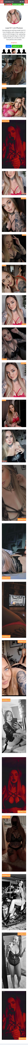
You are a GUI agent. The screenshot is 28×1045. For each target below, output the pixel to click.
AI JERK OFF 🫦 (17, 46)
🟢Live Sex (8, 4)
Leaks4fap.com (9, 2)
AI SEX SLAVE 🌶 (18, 4)
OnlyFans (14, 43)
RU (23, 2)
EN (20, 2)
